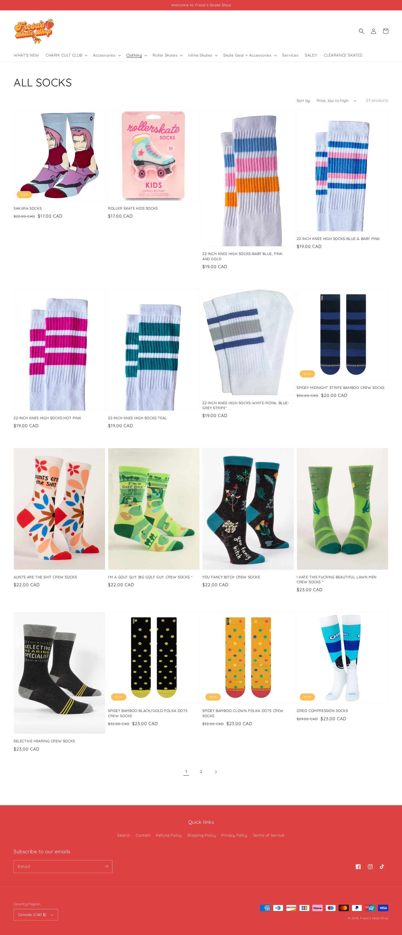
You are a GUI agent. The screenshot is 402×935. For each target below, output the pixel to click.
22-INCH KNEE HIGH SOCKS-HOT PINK (47, 418)
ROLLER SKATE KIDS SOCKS (133, 208)
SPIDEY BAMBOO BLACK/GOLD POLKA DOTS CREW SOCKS (148, 713)
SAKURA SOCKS (28, 208)
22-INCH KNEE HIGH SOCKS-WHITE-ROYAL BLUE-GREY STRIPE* (245, 405)
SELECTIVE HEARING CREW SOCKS (44, 741)
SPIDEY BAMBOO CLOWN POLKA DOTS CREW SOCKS (243, 713)
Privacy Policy (234, 835)
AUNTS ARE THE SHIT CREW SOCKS (45, 577)
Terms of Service (269, 835)
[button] (362, 31)
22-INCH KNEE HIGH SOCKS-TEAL (137, 418)
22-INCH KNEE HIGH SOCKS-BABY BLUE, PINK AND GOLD (242, 256)
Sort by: (304, 100)
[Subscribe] (106, 866)
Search (123, 835)
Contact (143, 835)
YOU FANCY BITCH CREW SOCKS (231, 577)
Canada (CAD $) (32, 914)
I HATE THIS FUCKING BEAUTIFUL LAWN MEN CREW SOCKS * (337, 579)
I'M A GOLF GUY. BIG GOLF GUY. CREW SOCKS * (150, 577)
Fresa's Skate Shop (374, 918)
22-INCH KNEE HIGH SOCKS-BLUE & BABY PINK (338, 238)
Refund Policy (169, 835)
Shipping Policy (201, 835)
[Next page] (216, 772)
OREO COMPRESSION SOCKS (322, 710)
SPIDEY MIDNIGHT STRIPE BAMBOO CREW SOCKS (340, 387)
